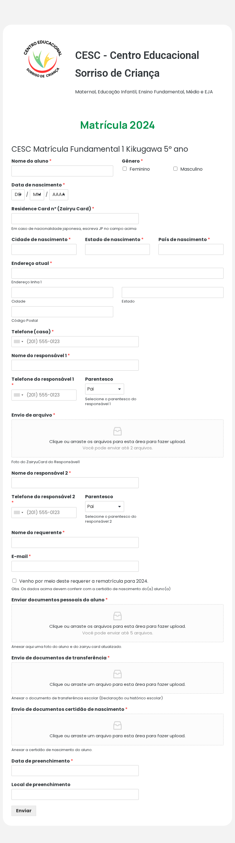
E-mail (21, 557)
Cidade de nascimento (41, 240)
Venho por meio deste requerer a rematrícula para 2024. (83, 581)
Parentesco (99, 379)
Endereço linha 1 (26, 282)
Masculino (191, 169)
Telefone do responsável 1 (42, 382)
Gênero (132, 161)
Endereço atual (31, 264)
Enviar (24, 810)
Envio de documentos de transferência (60, 658)
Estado (128, 301)
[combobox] (18, 341)
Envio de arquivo (33, 415)
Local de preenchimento (40, 785)
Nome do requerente (38, 533)
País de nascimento (184, 240)
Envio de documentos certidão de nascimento (69, 710)
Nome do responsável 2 (41, 473)
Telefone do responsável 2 (43, 500)
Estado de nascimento (114, 240)
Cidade (18, 301)
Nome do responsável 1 (40, 356)
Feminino (140, 169)
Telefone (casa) (32, 332)
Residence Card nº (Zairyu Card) (52, 209)
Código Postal (24, 320)
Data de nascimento (38, 185)
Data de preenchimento (42, 761)
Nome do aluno (31, 161)
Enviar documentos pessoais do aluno (59, 600)
